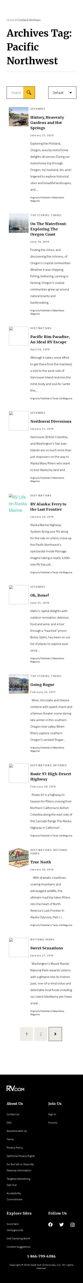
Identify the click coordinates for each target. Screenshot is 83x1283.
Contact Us (13, 1114)
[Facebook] (50, 1224)
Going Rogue (42, 684)
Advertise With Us (17, 1131)
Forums (52, 1122)
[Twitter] (61, 1224)
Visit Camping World (18, 1238)
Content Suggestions (18, 1247)
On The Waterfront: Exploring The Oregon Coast (48, 229)
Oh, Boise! (39, 595)
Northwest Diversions (50, 421)
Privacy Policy (15, 1147)
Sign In (52, 1114)
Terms (10, 1139)
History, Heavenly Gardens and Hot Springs (47, 122)
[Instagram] (72, 1224)
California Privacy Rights (21, 1156)
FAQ (9, 1122)
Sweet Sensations (46, 948)
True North (40, 862)
